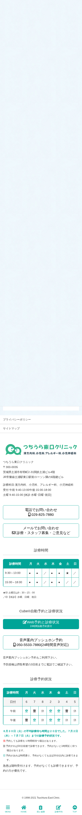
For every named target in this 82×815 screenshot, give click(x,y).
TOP (75, 812)
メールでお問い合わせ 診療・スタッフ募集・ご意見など (43, 530)
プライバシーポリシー (17, 419)
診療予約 (59, 812)
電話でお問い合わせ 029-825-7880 (41, 512)
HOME (24, 812)
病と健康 (41, 812)
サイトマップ (11, 428)
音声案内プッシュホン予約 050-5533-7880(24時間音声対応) (42, 642)
